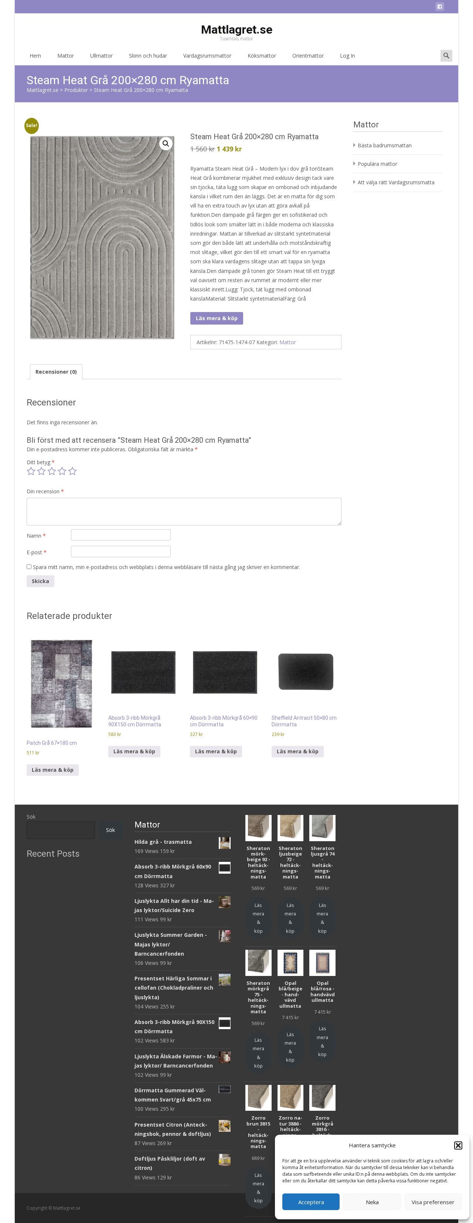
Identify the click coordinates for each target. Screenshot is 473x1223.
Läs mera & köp (217, 318)
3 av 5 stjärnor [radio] (51, 471)
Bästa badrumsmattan (385, 145)
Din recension (45, 491)
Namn (36, 535)
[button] (458, 1145)
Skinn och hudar (148, 55)
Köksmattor (262, 55)
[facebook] (439, 7)
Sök (31, 816)
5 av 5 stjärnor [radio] (72, 471)
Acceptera (311, 1202)
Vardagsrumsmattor (207, 55)
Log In (347, 55)
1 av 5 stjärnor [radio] (31, 471)
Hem (35, 55)
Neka (372, 1202)
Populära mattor (377, 163)
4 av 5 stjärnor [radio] (62, 471)
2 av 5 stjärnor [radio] (41, 471)
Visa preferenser (433, 1202)
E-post (37, 552)
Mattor (65, 55)
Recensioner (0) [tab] (56, 371)
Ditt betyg (41, 462)
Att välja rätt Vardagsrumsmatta (396, 182)
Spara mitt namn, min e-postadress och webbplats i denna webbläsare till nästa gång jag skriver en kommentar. (166, 567)
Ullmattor (101, 55)
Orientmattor (308, 55)
